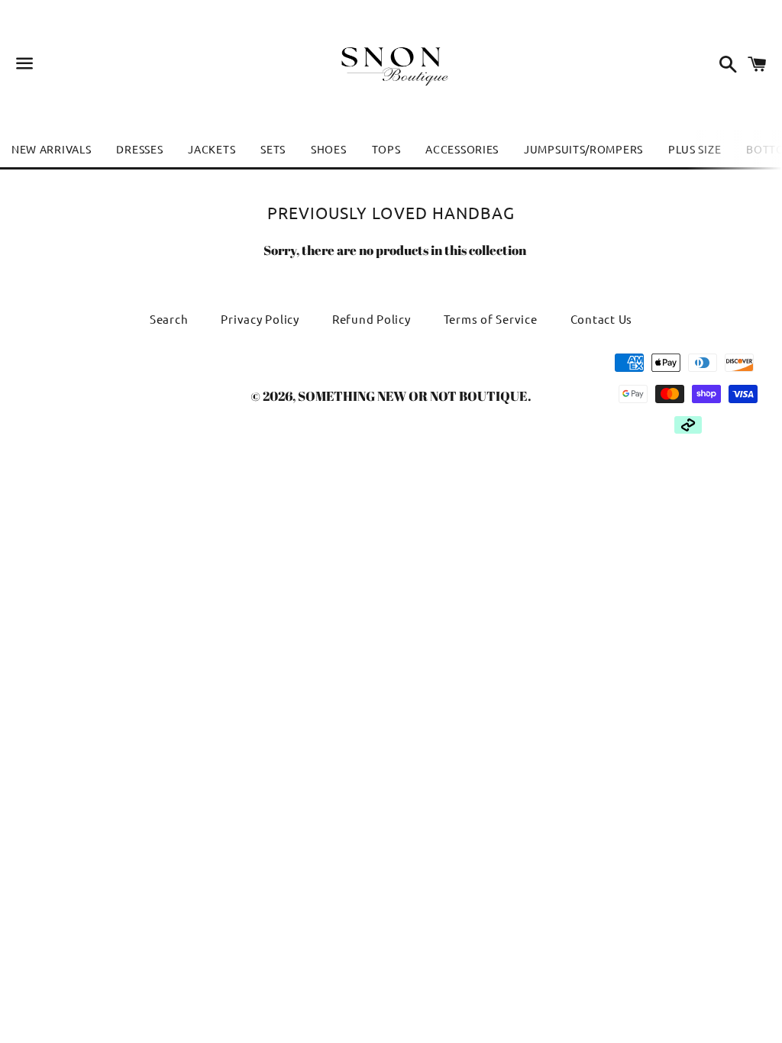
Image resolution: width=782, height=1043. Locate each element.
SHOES (329, 149)
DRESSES (139, 149)
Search (169, 319)
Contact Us (601, 319)
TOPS (386, 149)
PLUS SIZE (694, 149)
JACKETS (211, 149)
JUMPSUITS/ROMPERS (583, 149)
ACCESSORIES (462, 149)
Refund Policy (371, 319)
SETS (273, 149)
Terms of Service (491, 319)
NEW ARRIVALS (51, 149)
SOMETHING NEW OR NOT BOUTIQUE (413, 396)
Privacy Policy (260, 319)
